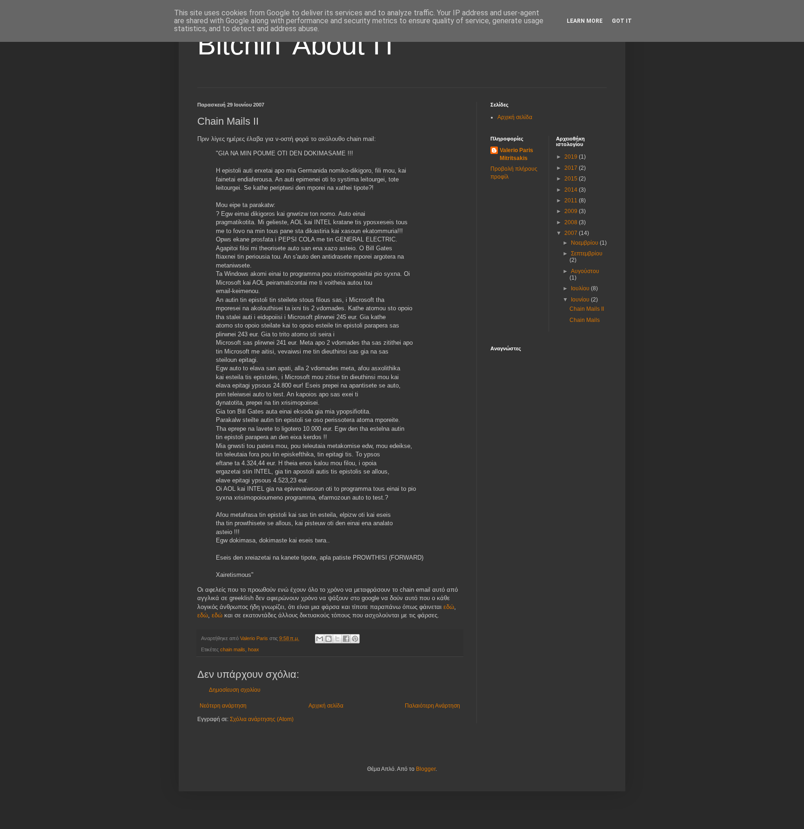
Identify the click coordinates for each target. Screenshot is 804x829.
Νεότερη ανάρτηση (223, 705)
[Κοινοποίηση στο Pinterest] (355, 638)
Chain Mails (585, 320)
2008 (571, 222)
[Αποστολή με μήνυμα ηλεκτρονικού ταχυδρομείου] (319, 638)
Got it (622, 21)
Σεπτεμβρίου (587, 253)
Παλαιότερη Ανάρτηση (432, 705)
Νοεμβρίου (585, 243)
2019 (571, 157)
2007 (571, 233)
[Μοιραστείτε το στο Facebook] (346, 638)
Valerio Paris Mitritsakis (516, 154)
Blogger (426, 769)
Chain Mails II (587, 309)
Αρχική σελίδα (325, 705)
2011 (571, 200)
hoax (253, 649)
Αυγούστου (585, 271)
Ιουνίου (581, 299)
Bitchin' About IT (297, 44)
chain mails (232, 649)
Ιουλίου (581, 288)
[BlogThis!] (328, 638)
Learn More (585, 21)
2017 (571, 168)
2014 (571, 190)
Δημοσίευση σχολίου (235, 690)
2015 (571, 178)
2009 (571, 211)
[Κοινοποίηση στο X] (337, 638)
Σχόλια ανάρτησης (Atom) (262, 719)
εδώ (448, 606)
